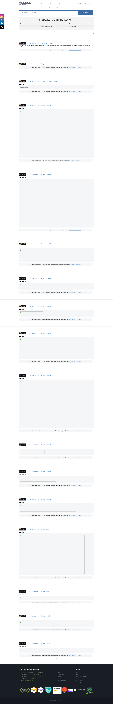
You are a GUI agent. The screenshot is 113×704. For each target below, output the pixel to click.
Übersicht (37, 7)
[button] (85, 12)
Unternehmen (79, 672)
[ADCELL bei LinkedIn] (2, 23)
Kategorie (47, 24)
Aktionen (58, 7)
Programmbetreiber (44, 3)
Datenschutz (79, 680)
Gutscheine (51, 7)
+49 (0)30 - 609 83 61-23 (37, 676)
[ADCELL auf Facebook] (2, 19)
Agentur (51, 3)
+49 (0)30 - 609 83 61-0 (36, 674)
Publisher (36, 3)
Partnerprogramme (58, 3)
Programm (22, 24)
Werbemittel (44, 7)
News (59, 672)
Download (60, 676)
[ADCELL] (57, 690)
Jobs (77, 674)
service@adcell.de (29, 680)
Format (71, 24)
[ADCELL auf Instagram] (2, 16)
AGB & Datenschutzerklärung (82, 676)
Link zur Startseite (24, 87)
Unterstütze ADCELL (62, 680)
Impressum (78, 682)
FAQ (77, 678)
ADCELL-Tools (67, 3)
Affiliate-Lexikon (61, 674)
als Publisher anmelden (75, 50)
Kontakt (73, 3)
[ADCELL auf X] (2, 27)
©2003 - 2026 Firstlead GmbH (56, 700)
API (58, 678)
